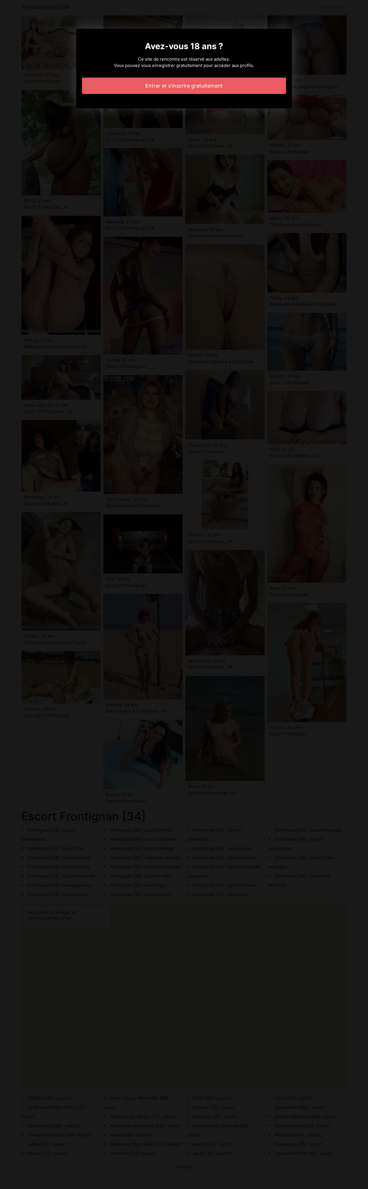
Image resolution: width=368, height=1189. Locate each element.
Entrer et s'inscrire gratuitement (184, 86)
